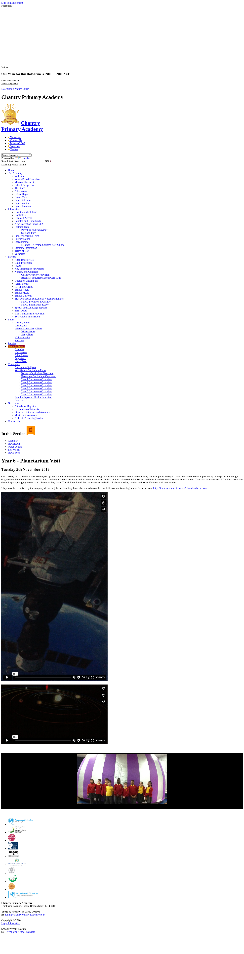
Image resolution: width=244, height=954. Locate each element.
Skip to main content (12, 2)
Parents (12, 256)
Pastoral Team (22, 227)
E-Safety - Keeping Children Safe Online (42, 244)
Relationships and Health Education (33, 397)
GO (47, 161)
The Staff (19, 188)
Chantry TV (21, 325)
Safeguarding (22, 241)
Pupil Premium (22, 203)
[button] (51, 161)
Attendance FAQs (24, 259)
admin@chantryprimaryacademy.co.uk (25, 914)
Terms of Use (22, 250)
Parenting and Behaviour (34, 230)
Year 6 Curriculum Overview (36, 394)
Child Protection (23, 262)
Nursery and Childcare (26, 271)
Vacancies (15, 137)
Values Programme (9, 83)
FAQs (18, 265)
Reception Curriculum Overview (38, 376)
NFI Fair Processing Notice (29, 418)
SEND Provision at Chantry (36, 301)
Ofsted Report (22, 194)
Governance (14, 403)
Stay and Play (28, 232)
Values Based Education (27, 179)
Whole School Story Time (28, 328)
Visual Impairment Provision (29, 313)
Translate (26, 158)
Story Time (27, 334)
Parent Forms (22, 283)
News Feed (21, 361)
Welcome (19, 176)
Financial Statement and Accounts (32, 412)
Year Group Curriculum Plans (30, 370)
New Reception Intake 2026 (29, 224)
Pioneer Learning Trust (27, 235)
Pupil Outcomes (23, 200)
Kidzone (19, 340)
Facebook (14, 146)
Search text (7, 161)
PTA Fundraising (24, 286)
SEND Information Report (35, 304)
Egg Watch (20, 358)
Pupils (11, 319)
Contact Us (15, 140)
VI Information (22, 337)
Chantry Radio (22, 322)
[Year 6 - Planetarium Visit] (122, 779)
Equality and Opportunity (28, 221)
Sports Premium (23, 206)
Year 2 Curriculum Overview (36, 382)
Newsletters (21, 352)
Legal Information (10, 923)
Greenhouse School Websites (20, 931)
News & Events (16, 346)
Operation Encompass (26, 280)
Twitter (14, 149)
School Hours (22, 289)
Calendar (19, 349)
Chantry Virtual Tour (26, 212)
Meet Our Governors (26, 415)
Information (14, 209)
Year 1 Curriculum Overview (36, 379)
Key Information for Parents (29, 268)
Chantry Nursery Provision (35, 274)
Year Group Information (27, 316)
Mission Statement (24, 182)
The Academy (15, 173)
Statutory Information (26, 247)
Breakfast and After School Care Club (41, 277)
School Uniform (23, 295)
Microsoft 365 (17, 143)
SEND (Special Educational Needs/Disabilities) (39, 298)
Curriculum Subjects (25, 367)
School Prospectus (24, 185)
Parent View (21, 197)
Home (11, 170)
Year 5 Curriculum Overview (36, 391)
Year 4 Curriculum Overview (36, 388)
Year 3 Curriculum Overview (36, 385)
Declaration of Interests (27, 409)
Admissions (21, 191)
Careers (19, 400)
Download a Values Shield (15, 88)
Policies (12, 343)
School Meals (22, 292)
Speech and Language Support (31, 307)
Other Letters (21, 355)
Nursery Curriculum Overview (37, 373)
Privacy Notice (22, 238)
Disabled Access (23, 218)
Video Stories (28, 331)
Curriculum (14, 364)
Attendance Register (25, 406)
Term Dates (21, 310)
